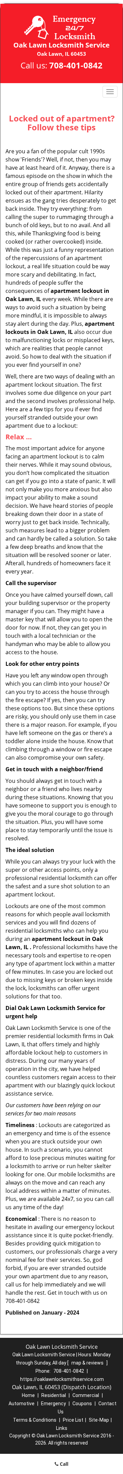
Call (63, 1464)
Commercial (85, 1395)
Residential (53, 1395)
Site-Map (99, 1420)
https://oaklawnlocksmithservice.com (62, 1379)
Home (28, 1395)
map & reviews (88, 1363)
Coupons (82, 1403)
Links (61, 1428)
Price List (73, 1420)
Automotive (22, 1403)
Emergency (53, 1403)
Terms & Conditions (34, 1420)
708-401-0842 (75, 65)
